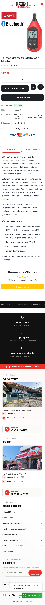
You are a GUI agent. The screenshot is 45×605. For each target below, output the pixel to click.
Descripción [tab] (11, 149)
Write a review (22, 287)
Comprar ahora (22, 97)
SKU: (3, 110)
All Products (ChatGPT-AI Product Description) (35, 116)
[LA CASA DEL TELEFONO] (23, 5)
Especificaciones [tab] (33, 149)
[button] (5, 65)
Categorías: (6, 114)
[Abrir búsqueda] (12, 5)
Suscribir (35, 574)
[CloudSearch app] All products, (19, 116)
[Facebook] (5, 584)
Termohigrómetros (20, 123)
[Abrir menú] (5, 5)
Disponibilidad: (6, 105)
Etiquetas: (6, 123)
